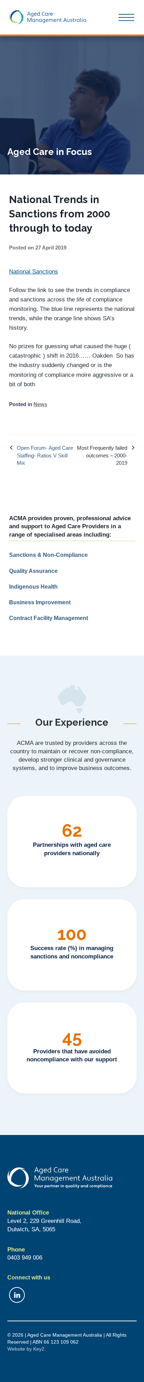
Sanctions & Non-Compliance (48, 555)
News (40, 404)
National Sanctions (33, 271)
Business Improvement (40, 602)
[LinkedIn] (72, 1295)
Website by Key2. (26, 1349)
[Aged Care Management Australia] (47, 17)
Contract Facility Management (48, 618)
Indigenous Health (33, 586)
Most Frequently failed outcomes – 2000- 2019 (102, 455)
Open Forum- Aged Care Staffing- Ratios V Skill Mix (45, 455)
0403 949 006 (24, 1257)
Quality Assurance (33, 571)
